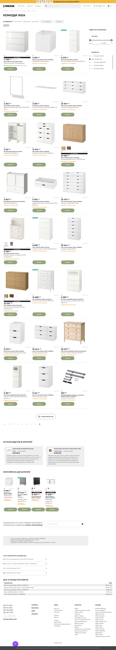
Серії (76, 634)
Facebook (34, 605)
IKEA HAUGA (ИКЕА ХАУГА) (11, 253)
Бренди (29, 6)
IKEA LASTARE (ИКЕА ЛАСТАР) (69, 59)
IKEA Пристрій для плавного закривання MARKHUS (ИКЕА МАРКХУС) (72, 395)
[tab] (25, 559)
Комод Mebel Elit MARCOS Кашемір (23, 448)
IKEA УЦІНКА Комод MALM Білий (13, 61)
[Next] (39, 424)
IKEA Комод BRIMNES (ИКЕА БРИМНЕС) (72, 299)
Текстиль (77, 614)
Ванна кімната (79, 623)
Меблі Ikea (98, 625)
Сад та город (79, 612)
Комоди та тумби (25, 10)
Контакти (57, 612)
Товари (12, 10)
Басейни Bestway (100, 608)
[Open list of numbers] (90, 6)
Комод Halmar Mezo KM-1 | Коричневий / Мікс (67, 448)
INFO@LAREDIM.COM (10, 619)
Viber (33, 611)
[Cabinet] (97, 6)
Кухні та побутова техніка (82, 619)
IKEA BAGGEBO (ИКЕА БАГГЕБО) (13, 151)
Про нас (56, 608)
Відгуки (56, 617)
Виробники (95, 52)
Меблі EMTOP (99, 618)
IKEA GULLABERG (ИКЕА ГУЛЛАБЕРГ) (22, 495)
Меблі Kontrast (99, 629)
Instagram (35, 608)
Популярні (18, 21)
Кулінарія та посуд (80, 618)
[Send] (82, 524)
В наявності (38, 6)
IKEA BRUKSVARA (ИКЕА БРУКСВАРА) (14, 201)
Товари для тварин (80, 632)
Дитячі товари (79, 616)
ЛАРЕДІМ (5, 10)
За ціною (94, 36)
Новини (56, 615)
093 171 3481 (86, 5)
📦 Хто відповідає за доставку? (12, 573)
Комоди (34, 10)
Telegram (34, 614)
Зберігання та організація (83, 629)
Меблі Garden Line (101, 621)
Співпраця (57, 626)
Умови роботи (58, 610)
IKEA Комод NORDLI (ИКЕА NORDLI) (14, 351)
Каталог (22, 6)
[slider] (90, 40)
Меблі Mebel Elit (100, 631)
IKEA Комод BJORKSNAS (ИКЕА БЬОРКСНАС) (73, 351)
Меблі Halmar (99, 623)
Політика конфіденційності (62, 624)
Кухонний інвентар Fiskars (103, 612)
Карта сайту (57, 622)
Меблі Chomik (99, 614)
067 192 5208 (8, 610)
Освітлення (78, 625)
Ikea (5, 25)
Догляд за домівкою (81, 631)
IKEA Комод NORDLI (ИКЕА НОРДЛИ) (42, 59)
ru (112, 6)
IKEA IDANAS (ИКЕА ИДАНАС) (40, 105)
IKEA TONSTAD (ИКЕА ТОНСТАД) (70, 157)
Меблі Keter (99, 627)
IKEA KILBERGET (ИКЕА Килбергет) (42, 299)
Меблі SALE (98, 632)
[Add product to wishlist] (29, 31)
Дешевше (27, 21)
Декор (77, 627)
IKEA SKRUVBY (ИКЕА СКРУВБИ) (50, 497)
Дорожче (35, 21)
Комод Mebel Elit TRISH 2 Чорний (36, 497)
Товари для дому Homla (102, 636)
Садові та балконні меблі (82, 610)
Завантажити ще (47, 416)
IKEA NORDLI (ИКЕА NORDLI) (12, 105)
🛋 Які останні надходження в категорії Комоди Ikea (18, 559)
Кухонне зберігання (81, 621)
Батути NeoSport (100, 610)
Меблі (17, 10)
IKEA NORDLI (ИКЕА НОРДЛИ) (40, 151)
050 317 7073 (8, 612)
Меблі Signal (99, 634)
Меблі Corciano (99, 616)
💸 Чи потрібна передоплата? (11, 568)
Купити (10, 69)
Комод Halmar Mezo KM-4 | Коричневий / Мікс (19, 587)
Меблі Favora (99, 619)
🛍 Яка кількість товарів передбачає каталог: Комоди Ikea (20, 563)
